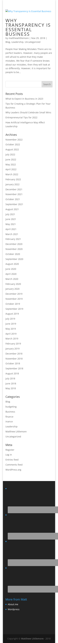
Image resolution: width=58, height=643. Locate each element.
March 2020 (11, 278)
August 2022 (12, 149)
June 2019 (10, 323)
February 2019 (13, 343)
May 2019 (10, 328)
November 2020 (14, 249)
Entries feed (12, 459)
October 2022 (12, 144)
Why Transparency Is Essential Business (28, 27)
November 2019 (14, 298)
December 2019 (13, 293)
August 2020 (12, 263)
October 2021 (12, 199)
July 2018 (10, 378)
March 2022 (11, 174)
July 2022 (10, 154)
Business (10, 411)
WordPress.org (13, 469)
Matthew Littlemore (16, 431)
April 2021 (10, 229)
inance (9, 421)
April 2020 (10, 273)
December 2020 (13, 244)
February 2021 (13, 239)
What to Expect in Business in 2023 (24, 98)
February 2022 (13, 179)
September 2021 (14, 204)
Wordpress (13, 609)
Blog (7, 41)
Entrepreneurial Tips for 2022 (21, 117)
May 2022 (10, 164)
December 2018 (13, 353)
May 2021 (10, 224)
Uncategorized (32, 41)
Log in (8, 454)
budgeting (11, 406)
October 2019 (12, 303)
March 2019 (11, 338)
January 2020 (12, 288)
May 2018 (10, 388)
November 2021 (14, 194)
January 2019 (12, 348)
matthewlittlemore (19, 38)
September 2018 (14, 368)
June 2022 (10, 159)
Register (9, 449)
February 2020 (13, 283)
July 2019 (10, 318)
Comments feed (14, 464)
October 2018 (12, 363)
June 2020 (10, 268)
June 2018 (10, 383)
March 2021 (11, 234)
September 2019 (14, 308)
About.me (13, 604)
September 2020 (14, 259)
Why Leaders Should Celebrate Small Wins (28, 112)
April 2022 (10, 169)
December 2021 (13, 189)
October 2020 (12, 254)
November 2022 (14, 139)
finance (9, 416)
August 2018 (12, 373)
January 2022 (12, 184)
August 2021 (12, 209)
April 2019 (10, 333)
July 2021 (10, 214)
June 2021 (10, 219)
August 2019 (12, 313)
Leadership (17, 41)
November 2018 (14, 358)
